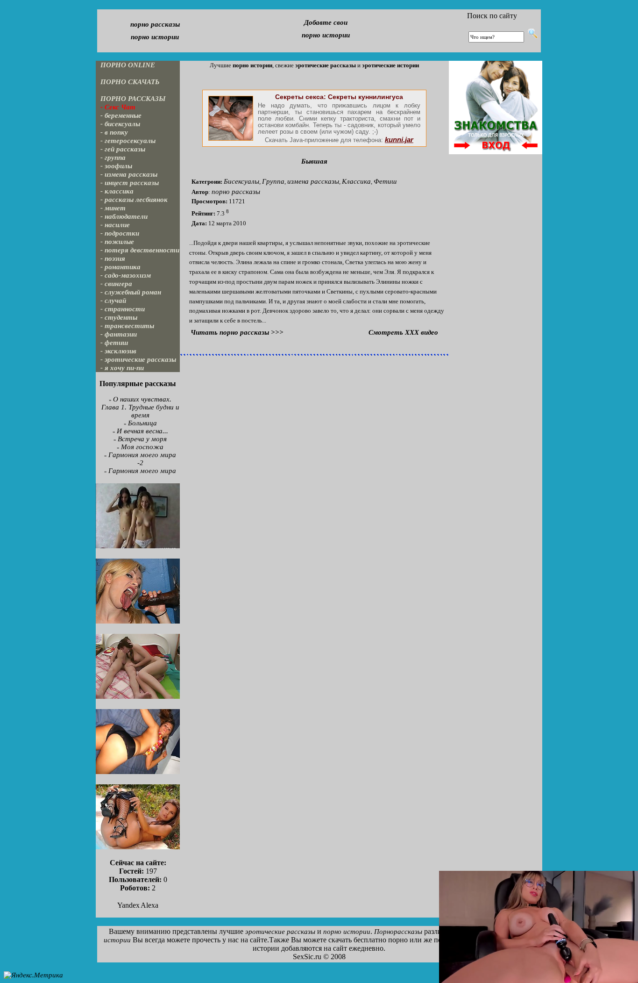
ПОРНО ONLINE (127, 65)
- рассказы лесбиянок (134, 199)
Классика (356, 181)
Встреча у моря (142, 439)
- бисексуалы (120, 124)
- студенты (118, 317)
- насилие (115, 225)
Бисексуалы (241, 181)
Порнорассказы (398, 931)
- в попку (114, 132)
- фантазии (118, 334)
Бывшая (314, 161)
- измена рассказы (128, 174)
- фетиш (114, 342)
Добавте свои (325, 22)
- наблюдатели (124, 216)
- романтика (120, 267)
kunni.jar (399, 140)
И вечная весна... (142, 431)
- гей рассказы (122, 149)
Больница (142, 423)
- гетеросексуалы (128, 140)
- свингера (116, 283)
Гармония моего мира (142, 470)
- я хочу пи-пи (122, 368)
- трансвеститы (127, 326)
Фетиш (385, 181)
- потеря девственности (139, 250)
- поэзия (112, 258)
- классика (117, 191)
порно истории (155, 37)
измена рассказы (313, 181)
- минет (113, 208)
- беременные (121, 115)
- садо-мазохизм (125, 275)
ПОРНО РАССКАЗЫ (133, 98)
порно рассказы (155, 24)
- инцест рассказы (129, 183)
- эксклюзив (118, 351)
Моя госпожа (142, 447)
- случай (113, 300)
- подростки (119, 233)
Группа (273, 181)
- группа (113, 157)
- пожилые (117, 241)
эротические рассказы (280, 931)
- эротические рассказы (138, 359)
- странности (122, 309)
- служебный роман (130, 292)
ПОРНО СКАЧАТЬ (130, 82)
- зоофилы (116, 166)
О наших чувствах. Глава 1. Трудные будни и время (140, 407)
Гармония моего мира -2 (142, 458)
